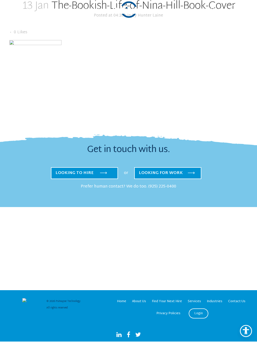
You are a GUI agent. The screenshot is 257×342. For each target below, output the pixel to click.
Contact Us (236, 301)
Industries (214, 301)
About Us (139, 301)
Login (198, 313)
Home (121, 301)
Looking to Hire (74, 173)
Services (194, 301)
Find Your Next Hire (167, 301)
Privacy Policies (168, 313)
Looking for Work (161, 173)
